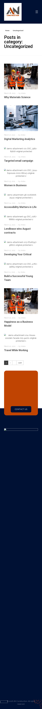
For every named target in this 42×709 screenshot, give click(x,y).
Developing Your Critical (17, 254)
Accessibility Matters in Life (20, 207)
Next (14, 363)
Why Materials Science (17, 97)
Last (20, 363)
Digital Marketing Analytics (19, 139)
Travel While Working (16, 350)
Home (7, 30)
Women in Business (15, 185)
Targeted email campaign (18, 161)
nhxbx (23, 93)
